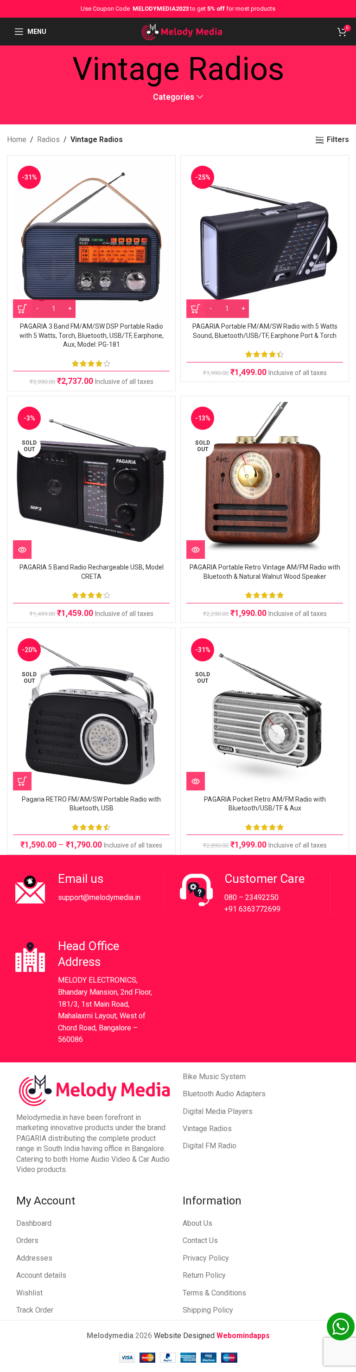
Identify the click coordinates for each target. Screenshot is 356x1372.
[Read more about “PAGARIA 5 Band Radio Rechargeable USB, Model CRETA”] (22, 549)
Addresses (34, 1258)
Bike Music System (214, 1076)
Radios (48, 139)
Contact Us (200, 1240)
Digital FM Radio (209, 1145)
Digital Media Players (218, 1111)
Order (44, 1310)
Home (16, 139)
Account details (41, 1275)
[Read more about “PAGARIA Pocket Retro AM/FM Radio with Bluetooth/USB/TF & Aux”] (195, 781)
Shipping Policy (208, 1310)
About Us (197, 1223)
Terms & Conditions (214, 1292)
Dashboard (33, 1223)
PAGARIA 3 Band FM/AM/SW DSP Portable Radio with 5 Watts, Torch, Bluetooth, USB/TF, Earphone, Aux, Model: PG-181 (91, 335)
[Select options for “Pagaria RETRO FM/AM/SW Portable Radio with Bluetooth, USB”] (22, 781)
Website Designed (185, 1335)
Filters (338, 140)
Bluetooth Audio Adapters (224, 1093)
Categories (173, 97)
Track (25, 1310)
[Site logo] (181, 30)
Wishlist (29, 1292)
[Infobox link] (88, 889)
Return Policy (204, 1275)
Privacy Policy (206, 1258)
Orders (27, 1240)
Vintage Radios (207, 1128)
